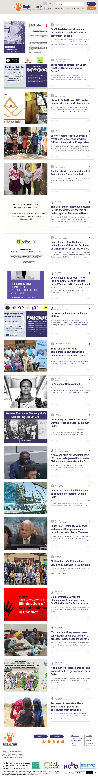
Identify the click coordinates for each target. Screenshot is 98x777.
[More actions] (90, 25)
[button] (91, 4)
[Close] (96, 772)
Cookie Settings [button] (69, 773)
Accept (90, 773)
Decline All (80, 773)
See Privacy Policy (32, 775)
